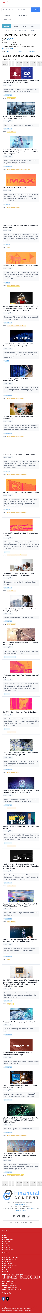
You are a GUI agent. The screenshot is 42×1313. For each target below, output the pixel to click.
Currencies (17, 30)
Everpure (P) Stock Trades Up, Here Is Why (19, 454)
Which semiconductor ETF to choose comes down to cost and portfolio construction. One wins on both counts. (21, 764)
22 (31, 62)
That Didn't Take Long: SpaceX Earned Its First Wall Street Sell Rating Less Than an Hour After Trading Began (20, 152)
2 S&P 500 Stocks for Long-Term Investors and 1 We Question (21, 227)
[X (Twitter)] (14, 1216)
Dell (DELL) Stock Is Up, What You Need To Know (21, 492)
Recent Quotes (7, 15)
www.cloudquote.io (21, 1204)
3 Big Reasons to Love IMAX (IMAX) (16, 187)
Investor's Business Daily (10, 656)
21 (27, 62)
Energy (22, 1175)
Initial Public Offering (25, 169)
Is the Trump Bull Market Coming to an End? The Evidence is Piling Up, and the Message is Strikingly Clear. (21, 1120)
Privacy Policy (32, 1208)
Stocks (16, 26)
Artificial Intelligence (11, 98)
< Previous (5, 63)
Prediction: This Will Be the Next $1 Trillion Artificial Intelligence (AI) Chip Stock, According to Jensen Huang (21, 866)
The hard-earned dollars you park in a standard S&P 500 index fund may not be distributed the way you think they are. (21, 995)
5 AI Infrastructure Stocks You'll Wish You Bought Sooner (21, 827)
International (25, 30)
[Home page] (21, 1276)
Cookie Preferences (28, 1308)
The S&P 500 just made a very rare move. (18, 1129)
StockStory (7, 204)
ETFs (24, 26)
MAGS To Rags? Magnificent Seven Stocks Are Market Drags (20, 643)
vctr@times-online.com (14, 1289)
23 (34, 62)
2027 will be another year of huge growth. (18, 125)
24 (38, 62)
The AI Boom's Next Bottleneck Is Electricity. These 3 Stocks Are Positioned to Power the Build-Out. (19, 1155)
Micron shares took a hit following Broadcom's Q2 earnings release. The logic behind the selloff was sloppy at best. (21, 355)
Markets (6, 26)
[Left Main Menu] (4, 2)
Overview (6, 30)
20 (24, 62)
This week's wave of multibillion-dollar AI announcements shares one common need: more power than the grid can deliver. (21, 1166)
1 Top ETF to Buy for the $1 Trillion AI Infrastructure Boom (16, 380)
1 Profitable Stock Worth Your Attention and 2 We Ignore (21, 676)
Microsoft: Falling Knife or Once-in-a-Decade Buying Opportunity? (19, 610)
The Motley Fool (8, 95)
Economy (18, 169)
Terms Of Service (20, 1211)
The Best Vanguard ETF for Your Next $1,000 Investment (19, 418)
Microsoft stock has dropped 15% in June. (18, 617)
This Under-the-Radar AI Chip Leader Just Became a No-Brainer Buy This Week (18, 574)
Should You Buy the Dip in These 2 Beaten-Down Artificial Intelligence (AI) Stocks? (21, 82)
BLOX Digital (28, 1310)
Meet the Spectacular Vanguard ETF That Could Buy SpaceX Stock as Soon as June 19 (21, 941)
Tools (32, 26)
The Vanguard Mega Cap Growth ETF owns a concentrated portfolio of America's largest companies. (19, 951)
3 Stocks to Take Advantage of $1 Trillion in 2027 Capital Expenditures (19, 117)
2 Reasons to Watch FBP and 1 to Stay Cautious (20, 266)
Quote (8, 52)
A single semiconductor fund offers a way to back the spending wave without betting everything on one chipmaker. (21, 390)
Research (32, 52)
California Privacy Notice (17, 1308)
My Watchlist (21, 15)
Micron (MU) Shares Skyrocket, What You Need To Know (20, 534)
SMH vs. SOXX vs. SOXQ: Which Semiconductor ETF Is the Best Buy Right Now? (20, 754)
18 (17, 62)
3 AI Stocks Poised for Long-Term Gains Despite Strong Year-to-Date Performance (21, 791)
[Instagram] (28, 1216)
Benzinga (7, 360)
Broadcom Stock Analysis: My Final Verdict (20, 1022)
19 (21, 62)
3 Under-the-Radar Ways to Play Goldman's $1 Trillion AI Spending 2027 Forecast (20, 905)
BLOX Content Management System (15, 1310)
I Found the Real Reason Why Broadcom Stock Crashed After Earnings (20, 1086)
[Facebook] (19, 1216)
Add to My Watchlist (7, 48)
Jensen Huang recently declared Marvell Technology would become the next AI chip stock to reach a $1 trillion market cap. (21, 877)
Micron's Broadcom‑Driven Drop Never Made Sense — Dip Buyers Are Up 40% (19, 345)
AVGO (10, 39)
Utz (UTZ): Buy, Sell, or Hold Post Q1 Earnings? (20, 712)
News (11, 30)
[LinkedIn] (23, 1216)
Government (24, 474)
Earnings (18, 1175)
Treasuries (33, 30)
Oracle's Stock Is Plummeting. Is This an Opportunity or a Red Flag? (18, 1054)
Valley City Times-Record (14, 1307)
